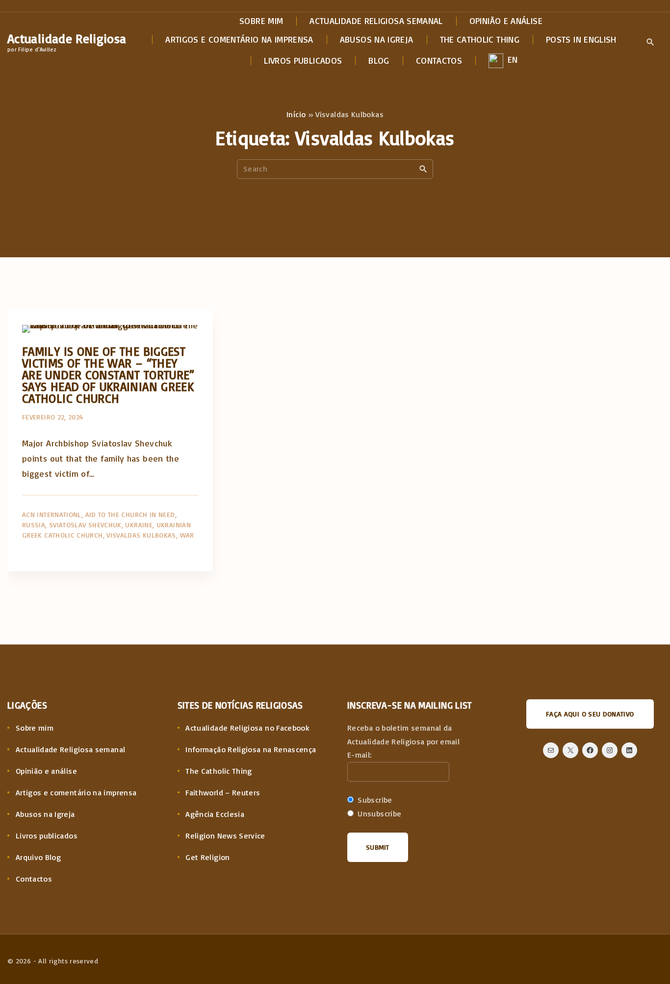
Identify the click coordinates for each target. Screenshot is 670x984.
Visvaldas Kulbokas (141, 535)
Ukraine (139, 524)
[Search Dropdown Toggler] (650, 42)
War (187, 535)
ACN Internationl (51, 514)
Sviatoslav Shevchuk (85, 524)
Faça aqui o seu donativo (590, 714)
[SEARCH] (423, 168)
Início (296, 114)
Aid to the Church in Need (130, 514)
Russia (33, 524)
